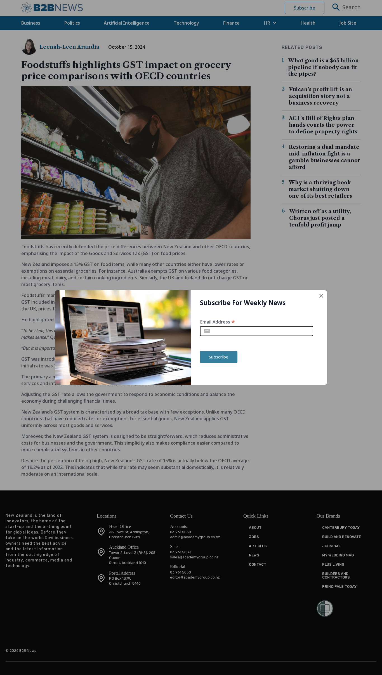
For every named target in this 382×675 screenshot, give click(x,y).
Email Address (217, 321)
